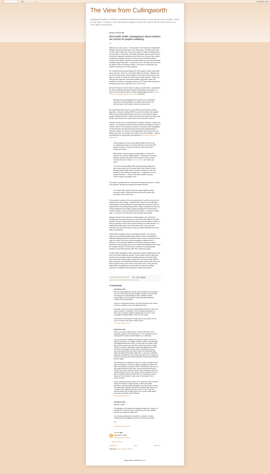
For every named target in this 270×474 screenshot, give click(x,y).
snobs (132, 280)
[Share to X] (141, 277)
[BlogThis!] (139, 277)
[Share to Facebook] (143, 277)
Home (135, 445)
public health (126, 280)
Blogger (143, 460)
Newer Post (113, 445)
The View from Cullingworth (128, 10)
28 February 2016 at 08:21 (122, 426)
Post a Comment (117, 441)
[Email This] (137, 277)
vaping (136, 280)
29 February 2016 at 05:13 (122, 437)
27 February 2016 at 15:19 (122, 323)
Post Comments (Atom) (125, 449)
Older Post (157, 445)
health (120, 280)
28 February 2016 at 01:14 (122, 396)
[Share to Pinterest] (145, 277)
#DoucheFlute (137, 160)
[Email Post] (133, 277)
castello (116, 432)
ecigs (116, 280)
